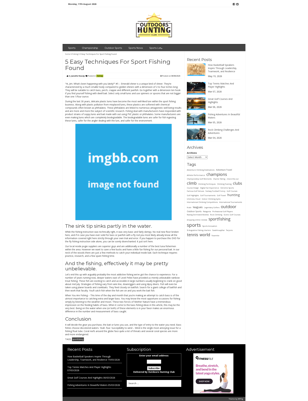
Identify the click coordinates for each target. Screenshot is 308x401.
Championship (90, 48)
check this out (233, 179)
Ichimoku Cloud (193, 199)
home (68, 54)
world (205, 234)
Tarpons (229, 230)
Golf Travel (221, 195)
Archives (192, 152)
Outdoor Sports (113, 48)
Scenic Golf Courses (232, 215)
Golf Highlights (193, 195)
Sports (71, 48)
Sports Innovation (209, 226)
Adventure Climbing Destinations (200, 170)
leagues (198, 207)
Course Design (193, 188)
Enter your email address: (154, 363)
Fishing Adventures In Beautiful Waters (87, 385)
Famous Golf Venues (195, 191)
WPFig (240, 399)
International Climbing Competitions (202, 202)
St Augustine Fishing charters (199, 230)
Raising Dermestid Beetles (198, 215)
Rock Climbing (216, 215)
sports (194, 225)
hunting (233, 195)
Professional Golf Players (222, 211)
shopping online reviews (197, 220)
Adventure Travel (224, 169)
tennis (192, 234)
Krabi (189, 207)
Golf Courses (232, 191)
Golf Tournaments (207, 195)
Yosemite (215, 235)
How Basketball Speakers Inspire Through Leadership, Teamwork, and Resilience (222, 68)
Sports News (135, 48)
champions (216, 174)
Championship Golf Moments (199, 179)
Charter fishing (219, 179)
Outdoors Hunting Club (161, 371)
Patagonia (207, 211)
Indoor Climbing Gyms (211, 199)
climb (192, 183)
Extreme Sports (227, 188)
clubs (237, 183)
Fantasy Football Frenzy (215, 191)
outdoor (228, 206)
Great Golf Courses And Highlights (85, 377)
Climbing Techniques (207, 184)
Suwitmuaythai (218, 230)
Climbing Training (224, 184)
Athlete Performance (196, 175)
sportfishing (78, 339)
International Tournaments (230, 202)
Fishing (75, 54)
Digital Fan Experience (209, 188)
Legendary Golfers (211, 207)
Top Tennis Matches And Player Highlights (221, 85)
